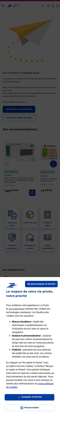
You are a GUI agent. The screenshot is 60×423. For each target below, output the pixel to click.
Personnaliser (31, 408)
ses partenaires (16, 308)
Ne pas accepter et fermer (41, 284)
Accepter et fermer (31, 397)
